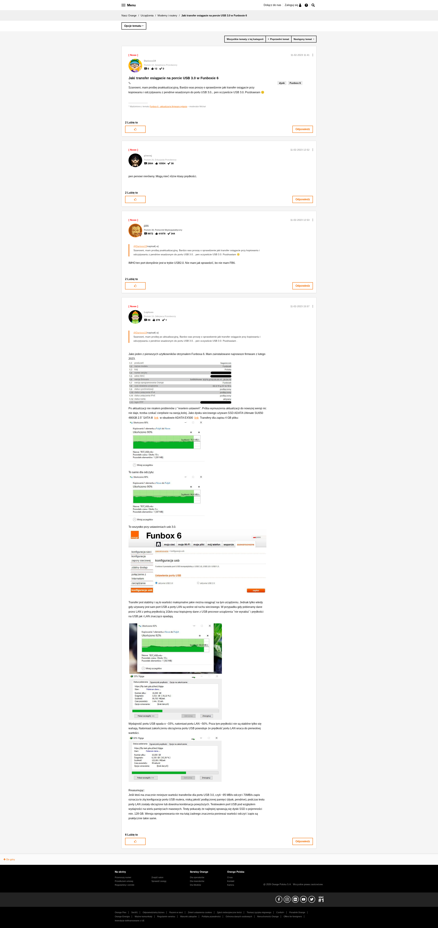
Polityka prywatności (211, 916)
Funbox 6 (295, 83)
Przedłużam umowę (124, 881)
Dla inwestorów (197, 881)
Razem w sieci (176, 912)
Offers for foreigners (293, 916)
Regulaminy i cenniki (124, 885)
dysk (282, 83)
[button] (312, 55)
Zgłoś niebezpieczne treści (229, 912)
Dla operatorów (197, 877)
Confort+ (280, 912)
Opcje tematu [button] (132, 25)
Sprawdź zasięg (158, 881)
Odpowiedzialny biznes (153, 912)
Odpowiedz (302, 129)
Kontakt (230, 881)
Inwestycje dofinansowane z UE (129, 920)
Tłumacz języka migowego (259, 912)
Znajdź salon (157, 877)
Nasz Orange (129, 15)
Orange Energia (122, 916)
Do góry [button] (10, 859)
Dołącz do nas (272, 5)
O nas (230, 877)
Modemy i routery (167, 15)
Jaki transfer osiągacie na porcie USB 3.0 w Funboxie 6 (173, 78)
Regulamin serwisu (166, 916)
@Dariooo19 (140, 246)
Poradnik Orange (297, 912)
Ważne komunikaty (143, 916)
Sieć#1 (134, 912)
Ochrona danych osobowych (239, 916)
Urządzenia (147, 15)
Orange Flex (120, 912)
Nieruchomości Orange (268, 916)
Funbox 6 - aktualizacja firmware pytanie (168, 106)
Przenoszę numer (123, 877)
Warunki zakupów (188, 916)
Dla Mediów (195, 885)
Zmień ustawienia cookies (200, 912)
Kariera (230, 885)
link (156, 417)
